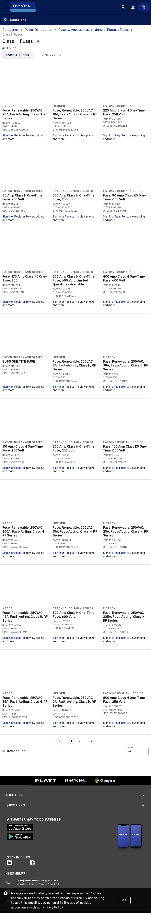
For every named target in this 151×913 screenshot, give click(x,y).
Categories (10, 30)
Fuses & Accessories (74, 30)
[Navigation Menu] (5, 7)
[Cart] (144, 7)
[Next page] (92, 741)
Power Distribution (38, 30)
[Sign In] (133, 7)
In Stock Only (51, 55)
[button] (37, 41)
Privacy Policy (52, 907)
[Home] (24, 7)
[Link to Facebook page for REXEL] (41, 862)
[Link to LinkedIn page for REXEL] (18, 862)
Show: (130, 747)
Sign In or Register (13, 135)
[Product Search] (123, 7)
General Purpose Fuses (112, 30)
